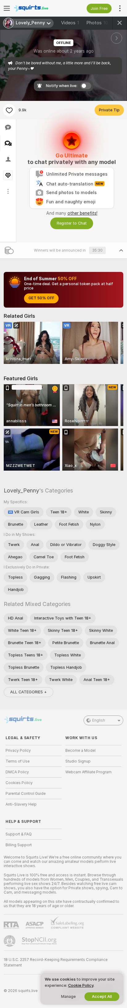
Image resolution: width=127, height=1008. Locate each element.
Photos (97, 23)
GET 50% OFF (41, 298)
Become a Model (80, 750)
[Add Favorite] (9, 110)
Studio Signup (78, 761)
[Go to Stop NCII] (40, 941)
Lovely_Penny (21, 490)
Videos (70, 23)
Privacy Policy (18, 750)
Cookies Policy (19, 783)
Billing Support (19, 845)
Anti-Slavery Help (21, 804)
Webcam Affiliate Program (88, 772)
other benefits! (82, 213)
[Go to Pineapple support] (10, 941)
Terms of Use (18, 761)
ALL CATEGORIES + (28, 692)
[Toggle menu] (7, 8)
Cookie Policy (80, 985)
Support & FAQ (19, 834)
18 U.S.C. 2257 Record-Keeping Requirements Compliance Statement (56, 962)
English (98, 720)
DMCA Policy (17, 772)
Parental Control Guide (26, 793)
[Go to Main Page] (38, 8)
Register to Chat (72, 223)
